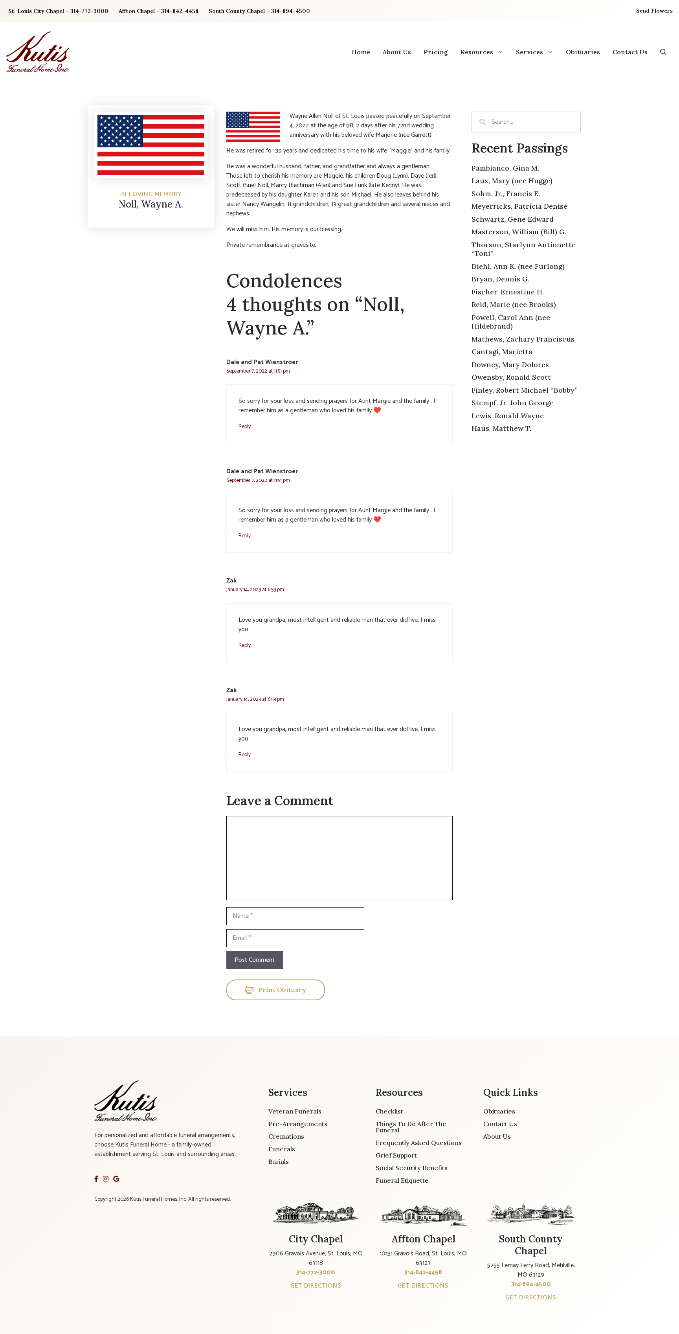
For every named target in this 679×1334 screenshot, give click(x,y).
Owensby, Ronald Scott (511, 377)
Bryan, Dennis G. (500, 278)
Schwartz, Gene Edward (513, 219)
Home (361, 52)
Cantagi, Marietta (502, 351)
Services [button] (529, 52)
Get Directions (315, 1286)
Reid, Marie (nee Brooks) (514, 304)
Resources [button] (477, 52)
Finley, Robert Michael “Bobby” (525, 390)
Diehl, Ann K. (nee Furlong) (518, 266)
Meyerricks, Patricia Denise (519, 206)
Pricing (436, 52)
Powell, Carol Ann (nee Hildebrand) (511, 322)
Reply (245, 426)
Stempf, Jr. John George (513, 402)
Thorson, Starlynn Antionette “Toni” (524, 249)
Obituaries (583, 52)
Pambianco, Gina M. (505, 168)
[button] (663, 51)
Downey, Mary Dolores (510, 364)
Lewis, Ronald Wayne (508, 415)
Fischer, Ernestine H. (508, 291)
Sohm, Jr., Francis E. (506, 193)
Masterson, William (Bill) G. (519, 231)
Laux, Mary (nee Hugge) (512, 180)
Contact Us (630, 52)
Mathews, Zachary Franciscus (523, 339)
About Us (397, 52)
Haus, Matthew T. (501, 428)
